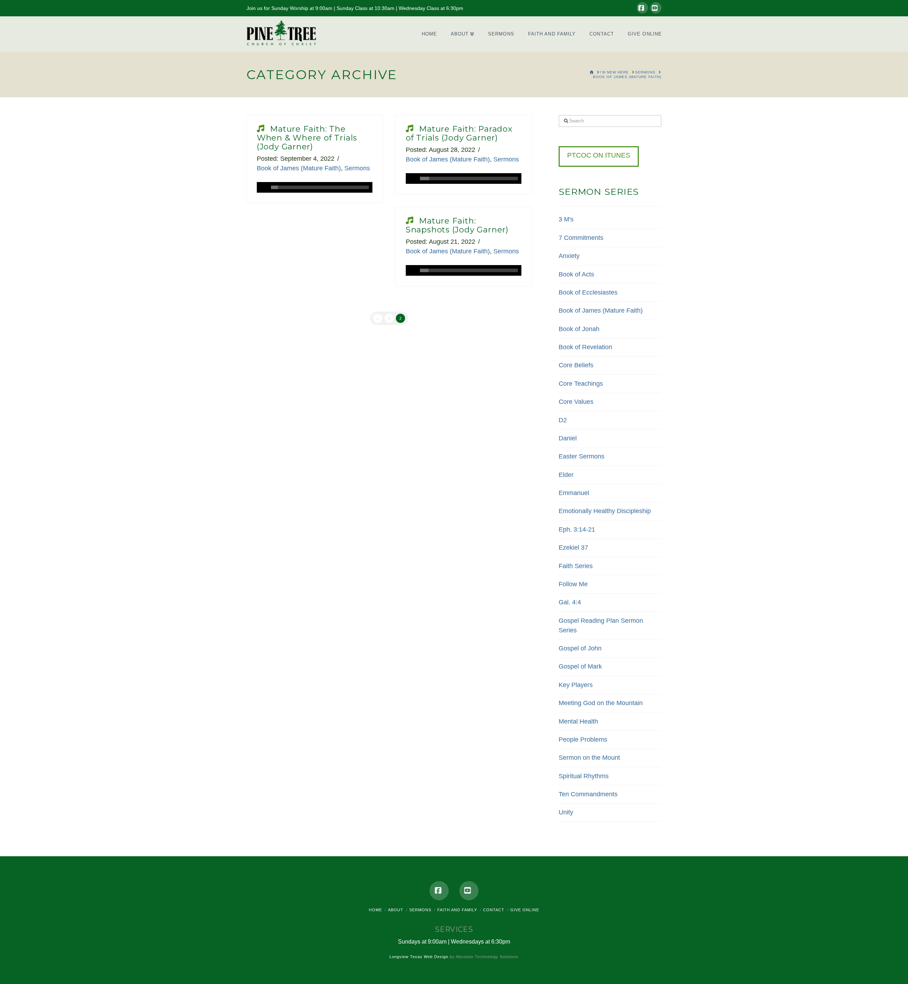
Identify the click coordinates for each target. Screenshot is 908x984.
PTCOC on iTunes (598, 155)
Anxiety (569, 255)
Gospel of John (580, 648)
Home (375, 910)
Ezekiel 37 (573, 547)
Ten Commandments (588, 794)
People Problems (583, 739)
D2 (563, 420)
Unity (566, 812)
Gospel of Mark (580, 666)
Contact (493, 910)
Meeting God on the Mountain (601, 703)
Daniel (568, 438)
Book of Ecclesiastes (588, 292)
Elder (566, 474)
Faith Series (576, 566)
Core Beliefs (576, 365)
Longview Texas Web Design (418, 957)
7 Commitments (581, 237)
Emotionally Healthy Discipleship (605, 511)
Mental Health (578, 721)
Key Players (576, 684)
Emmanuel (574, 492)
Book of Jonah (579, 328)
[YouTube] (655, 7)
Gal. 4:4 (570, 602)
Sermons (357, 168)
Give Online (524, 910)
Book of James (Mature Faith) (299, 168)
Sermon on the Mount (589, 757)
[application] (314, 187)
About (395, 910)
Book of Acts (576, 274)
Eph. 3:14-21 (577, 529)
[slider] (320, 187)
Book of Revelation (585, 347)
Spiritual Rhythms (584, 776)
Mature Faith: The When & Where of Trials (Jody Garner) (307, 138)
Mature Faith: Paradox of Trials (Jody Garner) (459, 133)
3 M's (566, 219)
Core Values (576, 401)
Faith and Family (457, 910)
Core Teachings (581, 383)
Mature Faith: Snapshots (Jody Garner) (457, 225)
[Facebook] (642, 7)
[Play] (262, 187)
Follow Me (573, 584)
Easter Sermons (581, 456)
